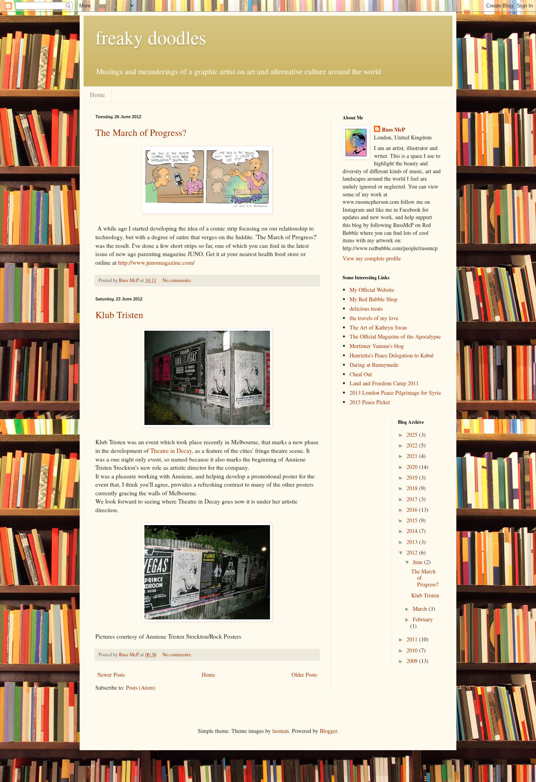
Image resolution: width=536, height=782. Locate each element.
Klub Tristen (119, 314)
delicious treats (366, 308)
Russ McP (393, 130)
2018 (413, 488)
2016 (413, 509)
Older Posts (304, 674)
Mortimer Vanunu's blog (377, 346)
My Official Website (372, 289)
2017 (413, 499)
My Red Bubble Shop (373, 299)
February (423, 619)
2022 (413, 445)
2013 (413, 542)
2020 (413, 467)
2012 (413, 552)
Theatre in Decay (171, 450)
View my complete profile (372, 258)
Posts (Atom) (140, 687)
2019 (413, 477)
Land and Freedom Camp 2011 (384, 383)
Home (97, 94)
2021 (413, 456)
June (418, 562)
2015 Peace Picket (370, 402)
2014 (413, 531)
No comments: (177, 280)
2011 (413, 639)
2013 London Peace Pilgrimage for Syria (395, 392)
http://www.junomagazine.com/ (156, 262)
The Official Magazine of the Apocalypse (395, 336)
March (420, 608)
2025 (413, 434)
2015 (413, 520)
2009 (413, 661)
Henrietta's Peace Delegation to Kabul (392, 355)
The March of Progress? (140, 132)
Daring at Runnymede (374, 364)
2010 (413, 650)
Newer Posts (111, 674)
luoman (280, 730)
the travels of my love (374, 318)
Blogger (328, 730)
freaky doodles (150, 36)
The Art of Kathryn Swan (378, 327)
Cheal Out (361, 374)
